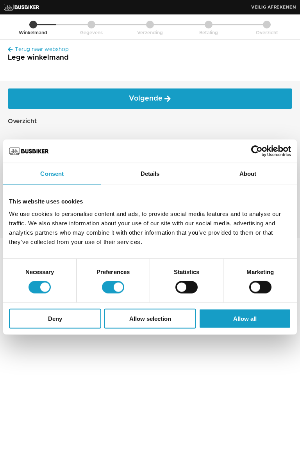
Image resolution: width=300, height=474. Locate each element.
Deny (55, 318)
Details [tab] (150, 173)
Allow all (245, 318)
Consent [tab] (52, 173)
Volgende (146, 98)
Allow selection (150, 318)
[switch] (113, 287)
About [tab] (248, 173)
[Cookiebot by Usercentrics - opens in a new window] (257, 151)
